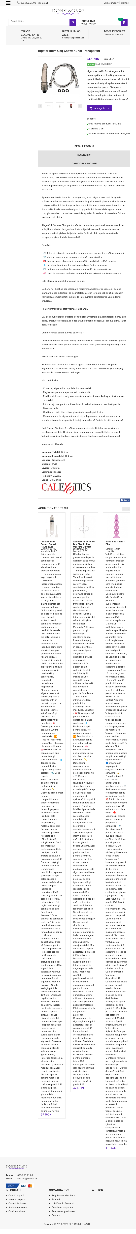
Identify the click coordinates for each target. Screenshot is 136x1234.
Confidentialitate (16, 1211)
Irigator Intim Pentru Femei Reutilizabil (48, 544)
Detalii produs (84, 146)
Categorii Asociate (84, 163)
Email (45, 2)
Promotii (56, 1199)
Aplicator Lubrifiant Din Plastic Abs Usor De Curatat (84, 544)
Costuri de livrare (17, 1203)
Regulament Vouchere (63, 1195)
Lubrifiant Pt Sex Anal (63, 1203)
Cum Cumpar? (16, 1195)
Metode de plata (17, 1199)
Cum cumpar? (111, 2)
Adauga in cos (101, 108)
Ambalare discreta (18, 1207)
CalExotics (55, 479)
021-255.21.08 (28, 2)
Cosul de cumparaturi (63, 1207)
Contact (125, 2)
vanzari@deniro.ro (27, 1178)
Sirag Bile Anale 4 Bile (115, 542)
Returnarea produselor (63, 1211)
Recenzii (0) (84, 154)
